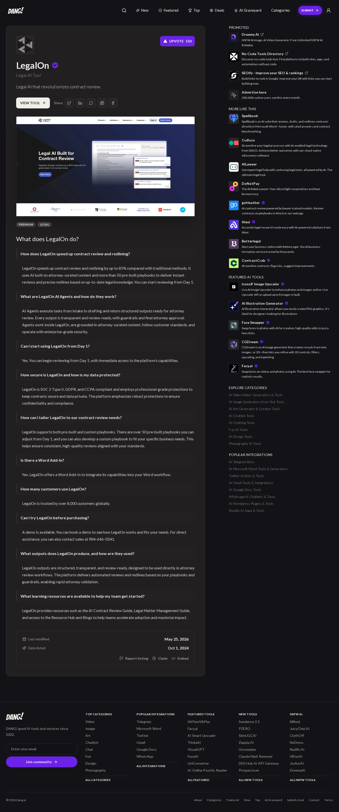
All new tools (251, 780)
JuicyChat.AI (300, 728)
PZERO (244, 728)
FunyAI (193, 756)
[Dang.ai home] (15, 10)
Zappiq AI (246, 742)
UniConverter (198, 763)
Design (90, 763)
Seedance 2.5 (249, 721)
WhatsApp (144, 756)
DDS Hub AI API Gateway (259, 763)
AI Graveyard (250, 10)
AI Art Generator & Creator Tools (254, 409)
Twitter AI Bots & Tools (246, 476)
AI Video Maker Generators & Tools (256, 395)
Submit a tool (295, 800)
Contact (314, 800)
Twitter (142, 735)
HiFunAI (296, 756)
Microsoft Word (148, 728)
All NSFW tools (302, 780)
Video (90, 721)
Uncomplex (247, 749)
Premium (26, 224)
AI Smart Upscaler (202, 735)
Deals (219, 10)
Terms (328, 800)
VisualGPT (196, 749)
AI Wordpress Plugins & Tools (251, 503)
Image (90, 728)
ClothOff (297, 735)
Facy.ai (193, 728)
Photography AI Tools (245, 443)
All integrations (150, 766)
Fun (88, 756)
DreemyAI (297, 770)
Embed (183, 658)
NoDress (297, 742)
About (198, 800)
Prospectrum (249, 770)
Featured (171, 10)
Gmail (140, 742)
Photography (95, 770)
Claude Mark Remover (256, 756)
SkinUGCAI (248, 735)
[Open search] (124, 10)
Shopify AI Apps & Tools (246, 510)
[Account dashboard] (328, 10)
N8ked (295, 721)
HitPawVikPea (199, 721)
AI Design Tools (240, 436)
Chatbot (92, 742)
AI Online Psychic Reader (207, 770)
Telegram (143, 721)
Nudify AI (297, 749)
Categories (280, 10)
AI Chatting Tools (242, 423)
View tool (30, 103)
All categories (97, 780)
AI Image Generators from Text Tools (256, 402)
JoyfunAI (297, 763)
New (145, 10)
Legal (44, 224)
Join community (39, 762)
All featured (198, 780)
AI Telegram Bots (241, 462)
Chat (89, 749)
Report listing (136, 658)
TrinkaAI (194, 742)
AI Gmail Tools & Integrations (251, 483)
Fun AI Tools (238, 429)
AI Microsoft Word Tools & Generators (258, 469)
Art (88, 735)
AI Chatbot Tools (241, 416)
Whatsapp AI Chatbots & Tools (252, 496)
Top (196, 10)
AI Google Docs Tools (245, 489)
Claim (163, 658)
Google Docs (146, 749)
